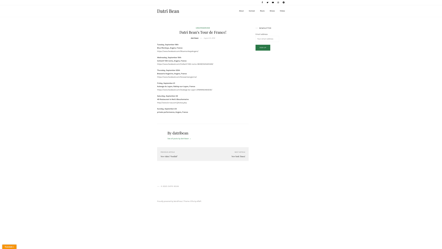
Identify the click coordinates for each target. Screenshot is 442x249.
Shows (272, 11)
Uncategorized (203, 28)
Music (262, 11)
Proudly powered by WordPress (170, 201)
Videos (282, 11)
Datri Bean (168, 11)
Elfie (192, 201)
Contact (252, 11)
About (241, 11)
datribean (195, 38)
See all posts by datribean (179, 138)
